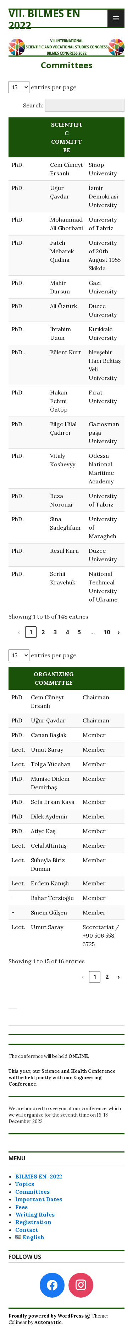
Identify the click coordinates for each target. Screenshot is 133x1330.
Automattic (48, 1322)
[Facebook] (52, 1285)
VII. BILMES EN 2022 (45, 19)
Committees (32, 1191)
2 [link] (43, 632)
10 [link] (107, 632)
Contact (26, 1229)
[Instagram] (80, 1285)
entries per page (52, 87)
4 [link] (67, 632)
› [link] (119, 632)
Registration (33, 1221)
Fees (21, 1206)
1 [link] (31, 632)
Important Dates (38, 1199)
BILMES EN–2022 (38, 1176)
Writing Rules (35, 1214)
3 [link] (55, 632)
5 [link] (79, 632)
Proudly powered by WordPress (46, 1316)
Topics (24, 1183)
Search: (33, 105)
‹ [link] (19, 632)
